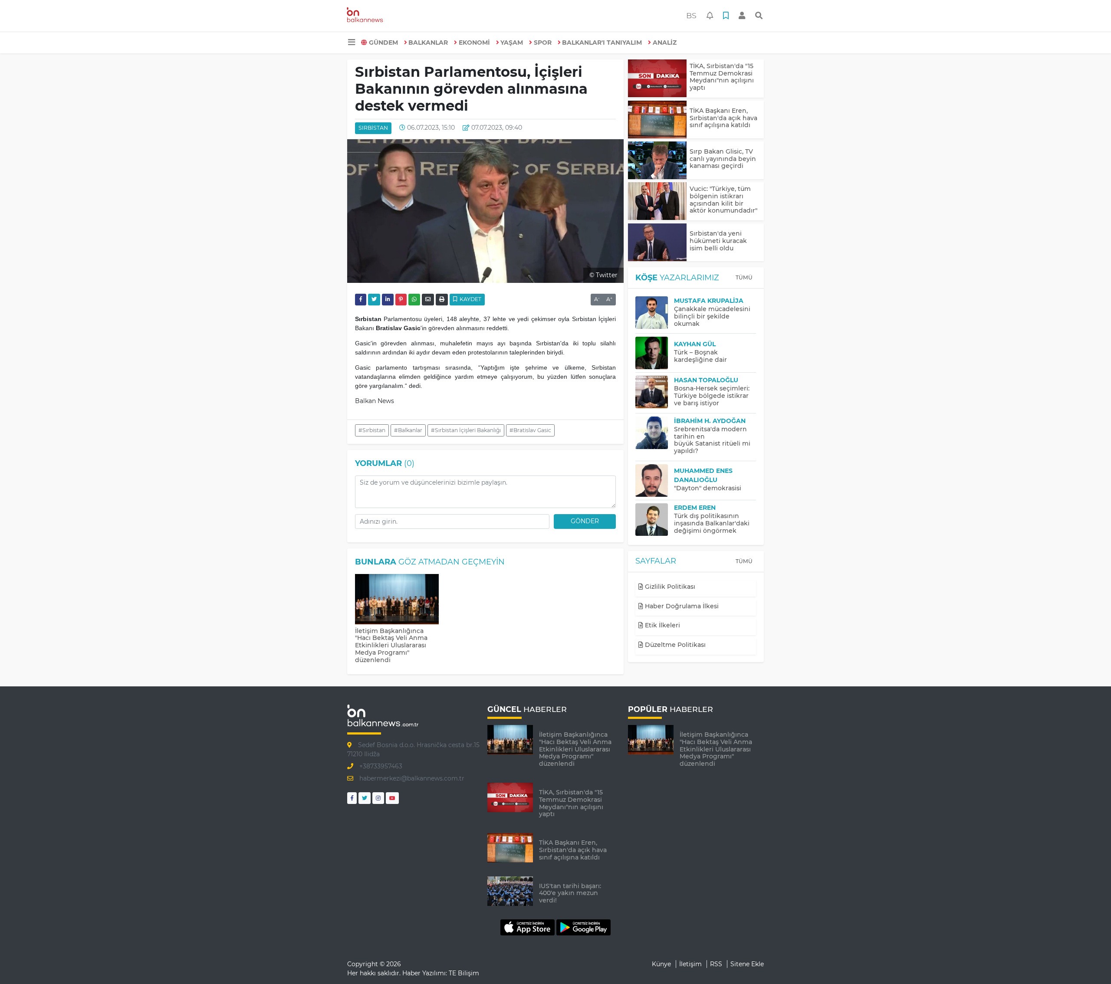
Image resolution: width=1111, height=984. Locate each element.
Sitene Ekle (747, 964)
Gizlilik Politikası (669, 586)
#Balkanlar (408, 430)
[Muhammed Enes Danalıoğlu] (654, 480)
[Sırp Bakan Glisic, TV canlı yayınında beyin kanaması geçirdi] (657, 160)
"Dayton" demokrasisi (707, 488)
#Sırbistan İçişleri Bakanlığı (466, 430)
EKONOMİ (474, 42)
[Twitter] (364, 798)
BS (691, 15)
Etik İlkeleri (661, 625)
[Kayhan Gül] (654, 353)
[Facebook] (352, 798)
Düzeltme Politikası (674, 645)
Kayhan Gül (695, 344)
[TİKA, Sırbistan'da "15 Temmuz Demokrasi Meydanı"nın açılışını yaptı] (657, 78)
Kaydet (469, 299)
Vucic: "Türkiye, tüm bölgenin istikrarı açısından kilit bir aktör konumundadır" (723, 199)
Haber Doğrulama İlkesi (681, 606)
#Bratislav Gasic (530, 430)
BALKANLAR (428, 42)
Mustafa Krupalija (708, 301)
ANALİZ (665, 42)
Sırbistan (373, 128)
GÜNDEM (383, 42)
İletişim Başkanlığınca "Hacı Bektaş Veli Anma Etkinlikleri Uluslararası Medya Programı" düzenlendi (391, 645)
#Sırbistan (371, 430)
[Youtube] (392, 798)
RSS (716, 964)
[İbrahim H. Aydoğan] (654, 433)
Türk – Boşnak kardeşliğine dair (700, 356)
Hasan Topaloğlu (706, 380)
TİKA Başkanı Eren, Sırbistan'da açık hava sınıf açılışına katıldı (723, 118)
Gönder (585, 521)
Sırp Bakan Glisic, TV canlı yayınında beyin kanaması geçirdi (723, 159)
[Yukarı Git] (1088, 962)
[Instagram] (378, 798)
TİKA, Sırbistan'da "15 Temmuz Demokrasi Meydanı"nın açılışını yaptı (722, 77)
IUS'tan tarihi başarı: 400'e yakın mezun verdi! (570, 893)
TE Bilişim (464, 973)
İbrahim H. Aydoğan (710, 421)
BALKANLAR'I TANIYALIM (602, 42)
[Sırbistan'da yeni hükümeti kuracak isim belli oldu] (657, 242)
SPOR (543, 42)
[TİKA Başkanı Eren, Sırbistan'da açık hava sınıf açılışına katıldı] (657, 119)
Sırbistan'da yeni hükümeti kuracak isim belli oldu (718, 241)
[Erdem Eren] (654, 519)
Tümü (744, 277)
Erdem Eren (695, 508)
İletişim (690, 964)
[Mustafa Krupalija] (654, 312)
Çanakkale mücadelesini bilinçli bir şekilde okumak (712, 316)
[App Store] (528, 927)
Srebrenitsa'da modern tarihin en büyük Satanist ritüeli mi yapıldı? (712, 440)
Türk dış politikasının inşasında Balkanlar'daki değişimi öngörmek (711, 523)
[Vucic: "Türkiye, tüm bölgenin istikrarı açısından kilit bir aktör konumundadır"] (657, 201)
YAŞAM (511, 42)
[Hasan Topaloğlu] (654, 392)
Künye (661, 964)
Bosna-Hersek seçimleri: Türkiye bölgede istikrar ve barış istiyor (711, 395)
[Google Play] (583, 927)
